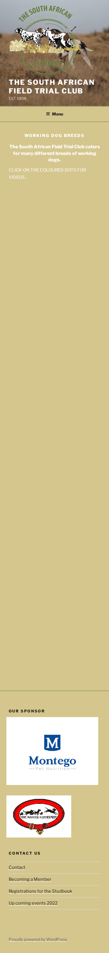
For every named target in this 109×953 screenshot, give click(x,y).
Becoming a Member (30, 879)
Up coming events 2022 (33, 903)
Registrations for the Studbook (40, 891)
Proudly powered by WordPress (38, 939)
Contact (17, 867)
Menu (57, 113)
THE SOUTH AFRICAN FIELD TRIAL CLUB (52, 86)
